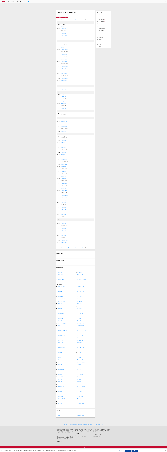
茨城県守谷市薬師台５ (64, 233)
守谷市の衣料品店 (60, 340)
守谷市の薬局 (79, 337)
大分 (64, 432)
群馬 (60, 430)
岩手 (66, 429)
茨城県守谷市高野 (63, 68)
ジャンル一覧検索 (63, 438)
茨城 (57, 430)
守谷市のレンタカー (80, 357)
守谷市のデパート (60, 337)
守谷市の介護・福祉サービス (62, 376)
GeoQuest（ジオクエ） (78, 436)
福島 (72, 429)
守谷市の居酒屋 (79, 298)
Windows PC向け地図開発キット (99, 430)
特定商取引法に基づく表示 (73, 424)
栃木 (58, 430)
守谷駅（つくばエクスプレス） (62, 415)
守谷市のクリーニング (80, 398)
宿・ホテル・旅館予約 (87, 431)
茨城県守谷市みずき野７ (64, 197)
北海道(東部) (58, 429)
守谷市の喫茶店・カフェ (80, 291)
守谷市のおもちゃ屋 (80, 340)
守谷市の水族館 (79, 308)
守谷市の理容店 (60, 403)
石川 (71, 430)
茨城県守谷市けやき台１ (64, 54)
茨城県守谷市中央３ (63, 103)
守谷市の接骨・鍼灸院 (80, 374)
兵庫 (72, 431)
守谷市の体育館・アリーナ (81, 315)
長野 (59, 431)
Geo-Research (107, 431)
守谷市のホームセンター (61, 347)
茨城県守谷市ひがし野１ (64, 121)
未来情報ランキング (62, 437)
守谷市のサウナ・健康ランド (62, 315)
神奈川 (67, 430)
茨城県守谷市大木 (63, 33)
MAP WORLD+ (99, 431)
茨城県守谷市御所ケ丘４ (64, 80)
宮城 (68, 429)
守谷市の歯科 (60, 374)
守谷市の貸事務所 (79, 272)
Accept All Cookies (134, 450)
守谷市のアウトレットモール (81, 335)
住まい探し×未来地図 (68, 436)
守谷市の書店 (79, 352)
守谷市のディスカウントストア (62, 335)
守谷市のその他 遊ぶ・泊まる (62, 330)
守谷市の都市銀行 (79, 381)
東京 (65, 430)
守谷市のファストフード (61, 286)
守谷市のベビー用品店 (61, 342)
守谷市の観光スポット (61, 303)
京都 (70, 431)
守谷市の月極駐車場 (80, 269)
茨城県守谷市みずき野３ (64, 188)
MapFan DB (106, 430)
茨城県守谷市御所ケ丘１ (64, 73)
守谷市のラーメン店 (61, 291)
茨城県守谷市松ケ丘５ (64, 147)
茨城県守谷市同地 (63, 108)
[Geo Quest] (28, 1)
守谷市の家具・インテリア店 (81, 347)
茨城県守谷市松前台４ (64, 173)
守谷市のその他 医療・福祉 (81, 376)
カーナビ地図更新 (81, 431)
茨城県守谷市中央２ (63, 101)
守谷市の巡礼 (60, 320)
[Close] (166, 450)
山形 (71, 429)
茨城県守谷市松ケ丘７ (64, 152)
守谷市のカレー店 (60, 296)
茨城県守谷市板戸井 (63, 28)
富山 (70, 430)
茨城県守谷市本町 (63, 131)
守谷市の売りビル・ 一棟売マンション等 (82, 279)
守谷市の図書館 (60, 391)
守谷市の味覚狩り (79, 318)
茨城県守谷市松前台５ (64, 176)
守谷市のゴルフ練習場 (61, 313)
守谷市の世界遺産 (79, 320)
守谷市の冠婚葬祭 (60, 396)
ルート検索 (59, 436)
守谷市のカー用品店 (80, 359)
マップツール (63, 436)
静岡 (62, 431)
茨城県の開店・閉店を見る (62, 262)
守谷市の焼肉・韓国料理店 (61, 298)
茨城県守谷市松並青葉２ (64, 159)
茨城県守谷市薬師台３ (64, 228)
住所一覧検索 (67, 437)
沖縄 (69, 432)
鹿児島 (68, 432)
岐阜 (61, 431)
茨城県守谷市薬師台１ (64, 223)
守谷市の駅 (59, 357)
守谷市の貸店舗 (60, 272)
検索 (57, 436)
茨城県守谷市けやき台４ (64, 61)
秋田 (69, 429)
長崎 (61, 432)
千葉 (63, 430)
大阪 (69, 431)
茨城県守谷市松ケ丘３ (64, 142)
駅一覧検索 (59, 438)
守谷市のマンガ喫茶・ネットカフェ (82, 325)
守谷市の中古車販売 (61, 369)
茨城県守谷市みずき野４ (64, 190)
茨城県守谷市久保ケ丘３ (64, 49)
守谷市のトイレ (60, 379)
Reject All (128, 450)
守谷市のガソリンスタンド (61, 359)
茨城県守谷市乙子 (63, 38)
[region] (83, 450)
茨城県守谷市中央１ (63, 98)
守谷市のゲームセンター (61, 325)
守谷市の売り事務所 (61, 279)
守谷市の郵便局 (79, 379)
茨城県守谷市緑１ (63, 214)
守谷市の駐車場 (60, 364)
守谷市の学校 (60, 393)
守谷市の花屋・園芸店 (61, 354)
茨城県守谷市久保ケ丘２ (64, 47)
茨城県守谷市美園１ (63, 202)
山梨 (58, 431)
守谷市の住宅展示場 (80, 396)
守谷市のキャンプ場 (80, 313)
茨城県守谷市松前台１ (64, 166)
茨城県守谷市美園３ (63, 207)
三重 (66, 431)
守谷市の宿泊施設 (79, 301)
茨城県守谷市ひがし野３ (64, 126)
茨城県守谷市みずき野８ (64, 200)
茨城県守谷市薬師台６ (64, 235)
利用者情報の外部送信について (82, 424)
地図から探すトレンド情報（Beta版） (84, 429)
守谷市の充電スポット (80, 364)
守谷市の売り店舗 (79, 277)
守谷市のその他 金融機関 (81, 386)
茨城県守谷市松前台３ (64, 171)
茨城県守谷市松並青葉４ (64, 164)
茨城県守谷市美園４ (63, 209)
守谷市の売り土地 (60, 277)
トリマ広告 (102, 431)
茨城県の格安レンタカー (61, 255)
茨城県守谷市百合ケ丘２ (64, 242)
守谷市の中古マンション (61, 274)
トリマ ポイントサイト (84, 436)
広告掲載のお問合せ (100, 424)
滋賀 (67, 431)
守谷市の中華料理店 (80, 296)
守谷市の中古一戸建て (80, 274)
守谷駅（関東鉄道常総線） (81, 415)
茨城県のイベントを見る (80, 262)
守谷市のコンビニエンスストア (81, 330)
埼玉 (61, 430)
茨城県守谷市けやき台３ (64, 59)
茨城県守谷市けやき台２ (64, 56)
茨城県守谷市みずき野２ (64, 185)
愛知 (64, 431)
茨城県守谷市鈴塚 (63, 89)
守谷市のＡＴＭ (60, 381)
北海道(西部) (62, 429)
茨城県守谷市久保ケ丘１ (64, 44)
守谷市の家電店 (79, 342)
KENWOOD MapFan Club (96, 436)
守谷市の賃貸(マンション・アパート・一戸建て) (64, 269)
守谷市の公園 (79, 303)
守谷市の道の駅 (79, 369)
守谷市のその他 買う (80, 354)
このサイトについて (66, 424)
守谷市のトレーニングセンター (62, 318)
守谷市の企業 (79, 393)
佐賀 (59, 432)
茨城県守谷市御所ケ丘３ (64, 78)
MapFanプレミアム (77, 435)
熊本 (62, 432)
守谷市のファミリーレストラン (81, 286)
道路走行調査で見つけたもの (84, 430)
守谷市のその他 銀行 (61, 386)
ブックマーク (68, 438)
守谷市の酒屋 (60, 352)
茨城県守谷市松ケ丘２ (64, 140)
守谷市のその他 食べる (61, 301)
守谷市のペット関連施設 (61, 398)
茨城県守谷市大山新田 (64, 35)
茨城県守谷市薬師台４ (64, 230)
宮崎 (66, 432)
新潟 (68, 430)
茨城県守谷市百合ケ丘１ (64, 240)
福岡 (58, 432)
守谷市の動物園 (60, 308)
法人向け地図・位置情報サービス (97, 429)
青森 (64, 429)
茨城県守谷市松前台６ (64, 178)
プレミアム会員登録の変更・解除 (92, 424)
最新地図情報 (76, 429)
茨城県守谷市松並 (63, 154)
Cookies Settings (121, 450)
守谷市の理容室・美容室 (80, 403)
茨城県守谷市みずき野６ (64, 195)
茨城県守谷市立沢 (63, 96)
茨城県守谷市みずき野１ (64, 183)
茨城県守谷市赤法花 (63, 26)
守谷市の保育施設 (79, 391)
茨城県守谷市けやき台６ (64, 66)
